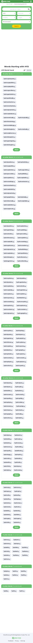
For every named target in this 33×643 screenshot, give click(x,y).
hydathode (19, 451)
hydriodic (18, 462)
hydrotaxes (8, 410)
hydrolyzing (20, 330)
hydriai (25, 555)
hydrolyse (17, 466)
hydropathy (8, 398)
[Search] (28, 9)
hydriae (16, 555)
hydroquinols (8, 305)
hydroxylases (8, 294)
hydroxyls (18, 439)
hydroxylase (20, 342)
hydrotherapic (9, 257)
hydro (22, 591)
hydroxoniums (9, 309)
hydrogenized (21, 282)
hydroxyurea (20, 346)
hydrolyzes (8, 387)
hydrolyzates (8, 282)
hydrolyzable (21, 278)
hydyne (6, 571)
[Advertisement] (16, 47)
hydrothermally (9, 201)
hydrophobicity (23, 162)
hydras (15, 575)
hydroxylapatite (9, 86)
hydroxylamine (22, 226)
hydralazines (21, 298)
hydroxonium (8, 358)
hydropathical (23, 253)
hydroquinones (9, 245)
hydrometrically (9, 117)
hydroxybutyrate (10, 79)
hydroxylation (23, 238)
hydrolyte (7, 470)
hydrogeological (9, 141)
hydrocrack (20, 394)
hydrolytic (19, 418)
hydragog (17, 499)
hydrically (19, 414)
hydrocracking (22, 241)
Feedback (10, 640)
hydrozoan (18, 443)
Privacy (17, 640)
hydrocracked (9, 301)
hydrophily (20, 398)
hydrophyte (8, 402)
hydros (6, 579)
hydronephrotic (9, 209)
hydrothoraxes (9, 238)
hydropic (17, 491)
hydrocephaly (9, 290)
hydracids (18, 458)
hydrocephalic (9, 241)
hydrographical (9, 197)
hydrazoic (18, 435)
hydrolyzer (20, 383)
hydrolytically (23, 197)
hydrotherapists (9, 137)
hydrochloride (22, 261)
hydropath (8, 451)
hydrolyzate (8, 334)
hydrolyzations (9, 162)
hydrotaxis (20, 410)
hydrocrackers (23, 245)
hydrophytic (20, 338)
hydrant (16, 551)
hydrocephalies (23, 201)
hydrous (7, 559)
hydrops (17, 543)
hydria (23, 575)
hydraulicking (23, 249)
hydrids (25, 547)
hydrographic (22, 313)
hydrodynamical (9, 193)
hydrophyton (21, 361)
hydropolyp (20, 406)
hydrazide (7, 439)
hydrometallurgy (10, 125)
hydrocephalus (9, 253)
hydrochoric (8, 365)
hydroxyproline (23, 170)
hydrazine (7, 443)
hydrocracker (22, 309)
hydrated (7, 514)
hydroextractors (9, 102)
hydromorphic (22, 301)
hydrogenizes (22, 290)
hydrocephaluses (10, 114)
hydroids (7, 522)
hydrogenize (8, 338)
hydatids (7, 511)
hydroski (7, 495)
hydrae (6, 575)
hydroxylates (21, 294)
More (16, 149)
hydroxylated (9, 286)
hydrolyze (7, 435)
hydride (16, 547)
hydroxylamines (9, 170)
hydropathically (9, 98)
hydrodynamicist (10, 110)
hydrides (17, 514)
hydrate (7, 555)
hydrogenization (9, 94)
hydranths (7, 462)
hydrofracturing (9, 121)
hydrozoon (8, 447)
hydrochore (8, 418)
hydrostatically (23, 129)
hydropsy (7, 491)
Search (16, 26)
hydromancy (8, 406)
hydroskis (7, 458)
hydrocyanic (20, 365)
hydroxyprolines (9, 90)
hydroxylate (8, 346)
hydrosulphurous (10, 133)
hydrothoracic (22, 257)
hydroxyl (7, 487)
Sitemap (22, 640)
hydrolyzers (20, 334)
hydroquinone (22, 305)
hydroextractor (23, 181)
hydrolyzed (8, 383)
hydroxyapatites (10, 82)
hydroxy (7, 540)
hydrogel (7, 518)
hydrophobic (8, 354)
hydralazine (8, 350)
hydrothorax (8, 342)
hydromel (7, 507)
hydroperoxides (9, 174)
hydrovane (18, 470)
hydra (14, 591)
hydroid (7, 551)
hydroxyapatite (9, 166)
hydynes (17, 540)
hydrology (8, 454)
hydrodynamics (9, 249)
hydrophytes (8, 361)
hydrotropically (23, 117)
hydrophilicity (23, 174)
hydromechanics (10, 185)
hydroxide (19, 447)
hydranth (7, 499)
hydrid (23, 571)
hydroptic (18, 454)
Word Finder (9, 4)
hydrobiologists (9, 145)
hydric (15, 571)
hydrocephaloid (9, 189)
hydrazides (8, 390)
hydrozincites (8, 234)
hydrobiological (9, 129)
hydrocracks (21, 358)
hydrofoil (7, 466)
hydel (6, 591)
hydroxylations (9, 177)
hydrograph (8, 414)
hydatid (7, 547)
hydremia (7, 503)
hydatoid (17, 511)
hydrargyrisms (9, 261)
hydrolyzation (9, 226)
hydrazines (19, 390)
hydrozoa (17, 487)
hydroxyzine (8, 330)
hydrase (25, 551)
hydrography (20, 350)
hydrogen (17, 518)
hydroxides (20, 402)
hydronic (17, 507)
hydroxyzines (9, 278)
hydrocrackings (9, 181)
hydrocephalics (22, 177)
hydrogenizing (9, 230)
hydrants (17, 522)
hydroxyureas (9, 298)
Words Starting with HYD (20, 4)
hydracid (17, 495)
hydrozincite (21, 286)
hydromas (18, 503)
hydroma (7, 543)
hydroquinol (20, 354)
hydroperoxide (22, 234)
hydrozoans (8, 394)
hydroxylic (19, 387)
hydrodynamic (9, 313)
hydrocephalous (9, 205)
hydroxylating (22, 230)
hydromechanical (10, 106)
